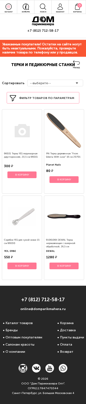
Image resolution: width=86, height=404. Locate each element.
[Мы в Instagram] (23, 371)
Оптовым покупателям (23, 337)
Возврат (66, 352)
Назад (76, 67)
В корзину (22, 174)
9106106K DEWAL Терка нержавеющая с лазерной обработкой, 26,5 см (60, 243)
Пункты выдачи (72, 337)
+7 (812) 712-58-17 (43, 31)
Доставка (68, 330)
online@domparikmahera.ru (43, 309)
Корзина (67, 323)
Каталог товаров (19, 323)
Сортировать (12, 83)
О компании (15, 352)
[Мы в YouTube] (49, 371)
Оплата (66, 344)
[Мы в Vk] (36, 371)
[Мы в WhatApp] (63, 371)
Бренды (11, 330)
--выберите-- (40, 83)
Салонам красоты (19, 344)
